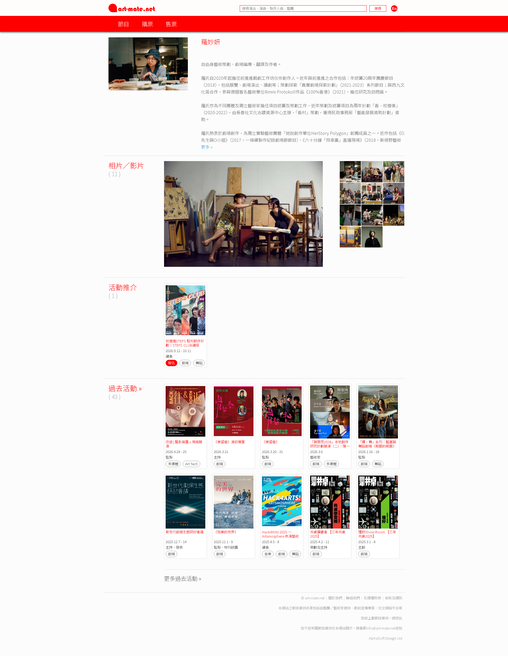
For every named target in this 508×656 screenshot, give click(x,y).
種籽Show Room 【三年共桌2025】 (377, 534)
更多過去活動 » (182, 578)
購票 (147, 24)
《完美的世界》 (226, 531)
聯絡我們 (353, 597)
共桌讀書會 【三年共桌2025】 (327, 534)
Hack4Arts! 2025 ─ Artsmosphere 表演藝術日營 (280, 536)
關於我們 (335, 597)
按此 (398, 617)
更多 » (206, 147)
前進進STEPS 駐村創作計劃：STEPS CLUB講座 (185, 343)
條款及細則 (393, 597)
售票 (171, 24)
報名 (171, 362)
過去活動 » (125, 388)
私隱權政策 (372, 597)
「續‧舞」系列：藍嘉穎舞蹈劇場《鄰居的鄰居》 (377, 444)
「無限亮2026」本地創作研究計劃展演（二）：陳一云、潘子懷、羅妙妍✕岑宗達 (330, 448)
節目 (123, 24)
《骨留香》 (270, 441)
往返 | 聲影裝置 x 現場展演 (184, 444)
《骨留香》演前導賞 (229, 441)
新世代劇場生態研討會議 (184, 531)
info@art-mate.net (380, 628)
